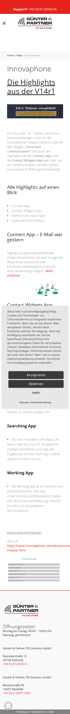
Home (10, 55)
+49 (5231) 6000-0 (15, 664)
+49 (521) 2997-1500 (16, 693)
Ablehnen (36, 384)
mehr (36, 393)
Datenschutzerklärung (41, 402)
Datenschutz (39, 711)
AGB (51, 711)
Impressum (23, 711)
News (19, 55)
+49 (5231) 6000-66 (35, 9)
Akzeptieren (36, 375)
